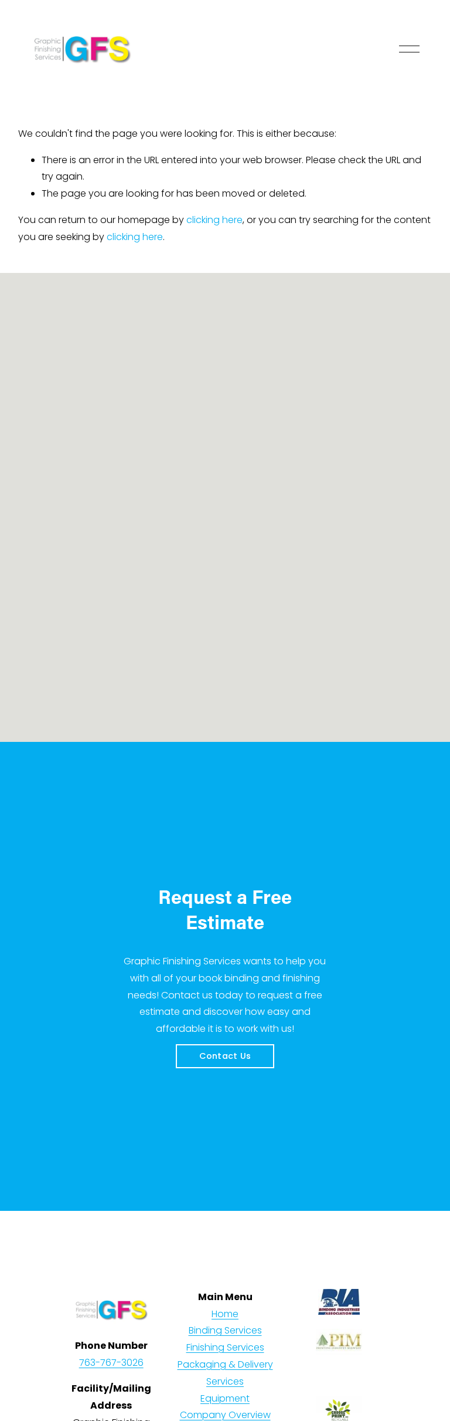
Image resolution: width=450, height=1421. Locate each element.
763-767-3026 (111, 1362)
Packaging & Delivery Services (225, 1373)
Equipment (225, 1398)
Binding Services (225, 1330)
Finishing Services (225, 1347)
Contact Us (225, 1056)
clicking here (214, 220)
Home (225, 1314)
